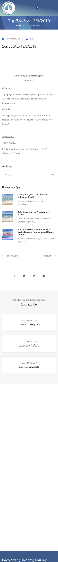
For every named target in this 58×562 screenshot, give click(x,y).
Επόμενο (48, 256)
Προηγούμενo (11, 256)
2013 (32, 39)
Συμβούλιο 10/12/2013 (29, 345)
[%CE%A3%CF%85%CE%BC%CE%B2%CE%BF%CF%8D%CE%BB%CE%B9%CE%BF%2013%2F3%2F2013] (14, 276)
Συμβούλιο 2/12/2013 (29, 366)
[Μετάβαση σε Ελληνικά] (37, 8)
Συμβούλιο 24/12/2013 (29, 324)
